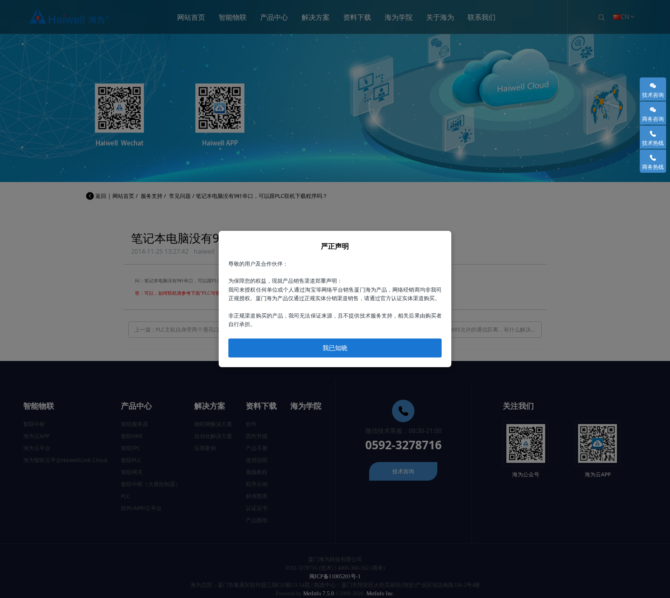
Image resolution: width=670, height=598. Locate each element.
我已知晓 (335, 348)
